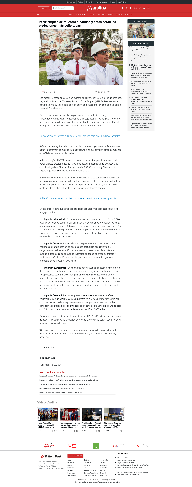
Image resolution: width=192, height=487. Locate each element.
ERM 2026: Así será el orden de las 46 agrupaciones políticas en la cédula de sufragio (141, 67)
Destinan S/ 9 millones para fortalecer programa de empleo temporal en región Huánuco (69, 380)
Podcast (119, 14)
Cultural (86, 460)
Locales (70, 470)
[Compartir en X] (55, 430)
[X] (127, 8)
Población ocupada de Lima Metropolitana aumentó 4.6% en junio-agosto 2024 (79, 198)
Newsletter (128, 14)
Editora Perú (82, 480)
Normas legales (101, 2)
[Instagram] (140, 8)
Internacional (72, 476)
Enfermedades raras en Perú (127, 460)
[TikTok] (153, 8)
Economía (71, 468)
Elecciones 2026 (123, 458)
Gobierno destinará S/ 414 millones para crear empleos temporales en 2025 (65, 384)
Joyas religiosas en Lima (126, 463)
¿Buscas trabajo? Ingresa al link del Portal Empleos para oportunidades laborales (80, 136)
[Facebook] (122, 8)
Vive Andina (122, 2)
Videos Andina (47, 402)
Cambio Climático (90, 476)
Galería (91, 14)
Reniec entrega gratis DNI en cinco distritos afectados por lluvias (140, 109)
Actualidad (81, 14)
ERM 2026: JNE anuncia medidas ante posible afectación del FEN (112, 425)
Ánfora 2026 (88, 463)
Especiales (89, 2)
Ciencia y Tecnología (91, 473)
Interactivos (104, 468)
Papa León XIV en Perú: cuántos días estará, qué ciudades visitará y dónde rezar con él (141, 126)
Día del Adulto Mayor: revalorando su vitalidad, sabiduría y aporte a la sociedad (47, 426)
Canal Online (101, 14)
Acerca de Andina (93, 480)
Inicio (69, 460)
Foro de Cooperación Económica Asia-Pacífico (133, 465)
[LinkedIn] (131, 8)
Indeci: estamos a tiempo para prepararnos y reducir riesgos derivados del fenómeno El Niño (141, 118)
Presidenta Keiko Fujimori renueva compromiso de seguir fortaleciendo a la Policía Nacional (91, 426)
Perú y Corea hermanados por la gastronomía (133, 472)
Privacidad (111, 480)
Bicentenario (70, 2)
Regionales (71, 473)
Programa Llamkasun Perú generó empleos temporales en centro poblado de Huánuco (68, 376)
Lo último (70, 14)
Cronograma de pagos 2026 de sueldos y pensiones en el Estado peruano (141, 49)
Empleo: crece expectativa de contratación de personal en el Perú (61, 392)
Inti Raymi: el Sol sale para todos (128, 475)
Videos (110, 14)
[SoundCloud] (144, 8)
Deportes (87, 465)
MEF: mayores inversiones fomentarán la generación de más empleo (62, 388)
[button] (38, 418)
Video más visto (141, 21)
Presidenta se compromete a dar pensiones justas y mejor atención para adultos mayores (70, 426)
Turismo (112, 2)
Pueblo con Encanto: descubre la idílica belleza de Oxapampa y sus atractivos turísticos (141, 75)
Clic (85, 468)
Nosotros (103, 476)
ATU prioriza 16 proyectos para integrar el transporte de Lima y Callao (141, 83)
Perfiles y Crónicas (90, 470)
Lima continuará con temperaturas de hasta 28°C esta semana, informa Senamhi (141, 91)
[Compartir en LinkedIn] (57, 430)
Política (70, 465)
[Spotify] (148, 8)
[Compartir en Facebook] (52, 430)
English (44, 8)
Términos (103, 480)
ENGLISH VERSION (75, 456)
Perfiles (80, 2)
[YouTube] (136, 8)
